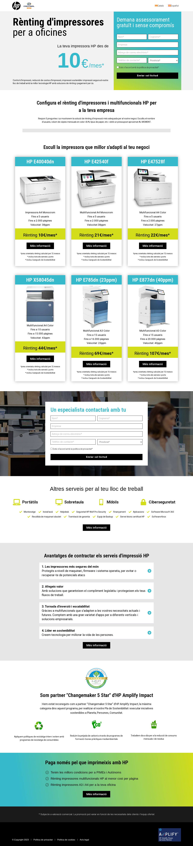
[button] (96, 570)
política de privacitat (148, 67)
